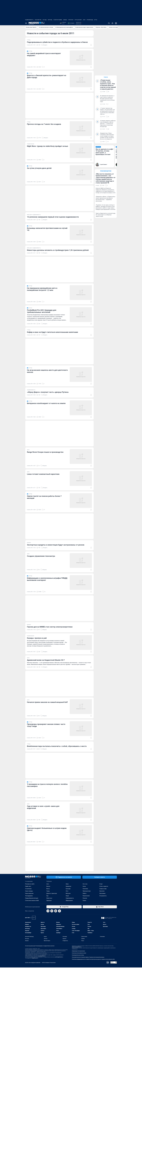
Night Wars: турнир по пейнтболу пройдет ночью (47, 146)
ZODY (84, 19)
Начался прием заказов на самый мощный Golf (47, 702)
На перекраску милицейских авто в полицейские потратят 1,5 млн (42, 289)
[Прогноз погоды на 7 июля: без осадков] (81, 128)
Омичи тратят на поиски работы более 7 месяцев (44, 497)
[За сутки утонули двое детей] (81, 172)
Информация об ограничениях (78, 951)
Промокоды (90, 19)
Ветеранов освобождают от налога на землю (46, 403)
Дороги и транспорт (51, 893)
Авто (47, 884)
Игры (95, 19)
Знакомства (38, 19)
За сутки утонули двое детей (39, 168)
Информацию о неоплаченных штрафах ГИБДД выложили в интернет (47, 579)
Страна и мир (102, 888)
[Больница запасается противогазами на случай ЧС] (81, 232)
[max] (55, 910)
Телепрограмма (57, 19)
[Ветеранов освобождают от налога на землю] (81, 407)
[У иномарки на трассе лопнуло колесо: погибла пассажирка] (81, 788)
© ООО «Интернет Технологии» (49, 962)
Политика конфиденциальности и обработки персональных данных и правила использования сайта (93, 959)
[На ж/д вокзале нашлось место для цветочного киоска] (81, 374)
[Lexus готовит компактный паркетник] (81, 478)
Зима (67, 884)
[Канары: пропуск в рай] (81, 642)
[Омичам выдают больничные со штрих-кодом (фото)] (81, 832)
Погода (45, 19)
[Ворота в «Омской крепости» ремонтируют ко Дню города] (81, 79)
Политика (85, 888)
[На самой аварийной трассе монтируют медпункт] (81, 57)
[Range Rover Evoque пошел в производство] (81, 456)
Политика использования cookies (79, 953)
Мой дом (68, 893)
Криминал (68, 886)
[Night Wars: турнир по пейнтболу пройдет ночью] (81, 150)
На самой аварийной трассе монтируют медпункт (44, 54)
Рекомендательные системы (78, 955)
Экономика (102, 893)
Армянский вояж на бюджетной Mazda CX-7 (46, 660)
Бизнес (48, 886)
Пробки (71, 23)
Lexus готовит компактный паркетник (43, 474)
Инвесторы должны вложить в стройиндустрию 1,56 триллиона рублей (58, 250)
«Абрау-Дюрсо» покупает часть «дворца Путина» (48, 392)
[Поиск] (109, 23)
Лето (67, 891)
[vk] (51, 910)
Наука (67, 895)
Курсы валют (78, 19)
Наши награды (29, 891)
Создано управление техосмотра (41, 556)
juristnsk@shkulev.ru (59, 957)
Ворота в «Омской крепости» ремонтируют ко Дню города (46, 76)
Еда (47, 895)
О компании (28, 888)
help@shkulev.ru (35, 958)
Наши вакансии (29, 893)
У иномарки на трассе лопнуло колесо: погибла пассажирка (47, 785)
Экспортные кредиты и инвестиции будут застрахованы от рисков (55, 545)
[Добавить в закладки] (91, 45)
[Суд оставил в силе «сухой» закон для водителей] (81, 810)
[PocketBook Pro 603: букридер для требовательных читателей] (81, 314)
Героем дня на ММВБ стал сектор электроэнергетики (49, 627)
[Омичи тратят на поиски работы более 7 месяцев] (81, 500)
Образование (69, 900)
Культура (68, 888)
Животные (49, 898)
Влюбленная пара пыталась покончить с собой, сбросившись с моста (57, 746)
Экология (101, 891)
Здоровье (49, 900)
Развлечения (86, 895)
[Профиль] (116, 23)
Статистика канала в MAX (32, 900)
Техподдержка (29, 895)
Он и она (85, 884)
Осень (84, 886)
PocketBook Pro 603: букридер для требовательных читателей (41, 311)
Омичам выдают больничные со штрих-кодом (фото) (46, 829)
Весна (48, 888)
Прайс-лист (28, 886)
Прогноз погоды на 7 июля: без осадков (44, 124)
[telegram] (47, 910)
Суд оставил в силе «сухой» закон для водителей (43, 807)
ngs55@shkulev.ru (41, 955)
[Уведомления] (112, 23)
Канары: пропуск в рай (37, 638)
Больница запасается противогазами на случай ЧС (47, 229)
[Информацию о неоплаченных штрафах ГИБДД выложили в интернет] (81, 582)
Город (47, 891)
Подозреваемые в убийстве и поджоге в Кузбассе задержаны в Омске (57, 42)
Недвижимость (29, 19)
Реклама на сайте (29, 884)
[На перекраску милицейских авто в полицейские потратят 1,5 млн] (81, 292)
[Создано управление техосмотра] (81, 560)
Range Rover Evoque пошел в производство (45, 452)
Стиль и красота (103, 886)
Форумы (50, 19)
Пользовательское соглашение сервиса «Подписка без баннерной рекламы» (88, 957)
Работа (84, 893)
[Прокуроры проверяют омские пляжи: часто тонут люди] (81, 728)
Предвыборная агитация (31, 898)
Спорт (101, 884)
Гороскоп (70, 19)
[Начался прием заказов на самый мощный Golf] (81, 706)
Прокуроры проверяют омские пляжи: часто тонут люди (46, 725)
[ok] (59, 910)
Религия (85, 898)
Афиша (65, 19)
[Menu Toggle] (26, 23)
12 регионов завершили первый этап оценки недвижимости (53, 217)
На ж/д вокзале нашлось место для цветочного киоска (47, 371)
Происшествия (87, 891)
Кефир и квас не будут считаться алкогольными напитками (52, 332)
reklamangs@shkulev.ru (76, 946)
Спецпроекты (103, 895)
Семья (84, 900)
